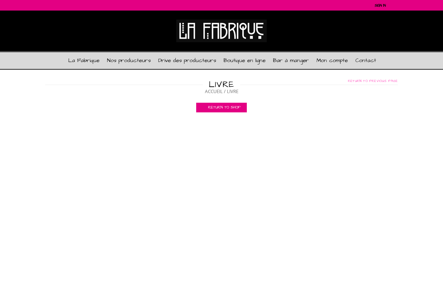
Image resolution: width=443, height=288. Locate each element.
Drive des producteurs (187, 60)
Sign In (380, 5)
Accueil (214, 91)
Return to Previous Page (373, 81)
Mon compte (332, 60)
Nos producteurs (129, 60)
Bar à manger (291, 60)
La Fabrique (83, 60)
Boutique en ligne (244, 60)
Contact (365, 60)
